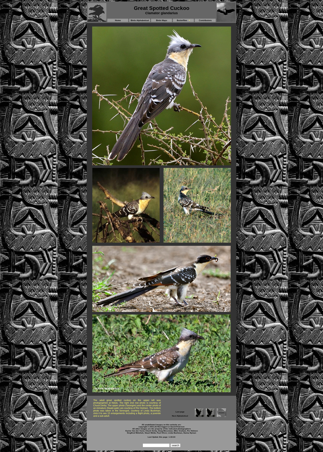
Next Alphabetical (180, 416)
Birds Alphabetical (140, 20)
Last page (180, 412)
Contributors (205, 20)
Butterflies (182, 20)
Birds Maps (161, 20)
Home (118, 20)
